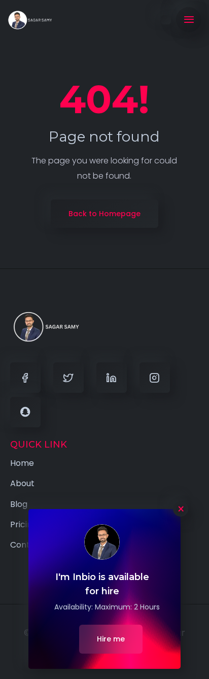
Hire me (111, 639)
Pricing (23, 524)
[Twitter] (68, 377)
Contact (27, 545)
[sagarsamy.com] (30, 20)
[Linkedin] (111, 377)
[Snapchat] (25, 412)
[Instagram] (155, 377)
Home (22, 463)
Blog (18, 504)
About (22, 483)
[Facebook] (25, 377)
